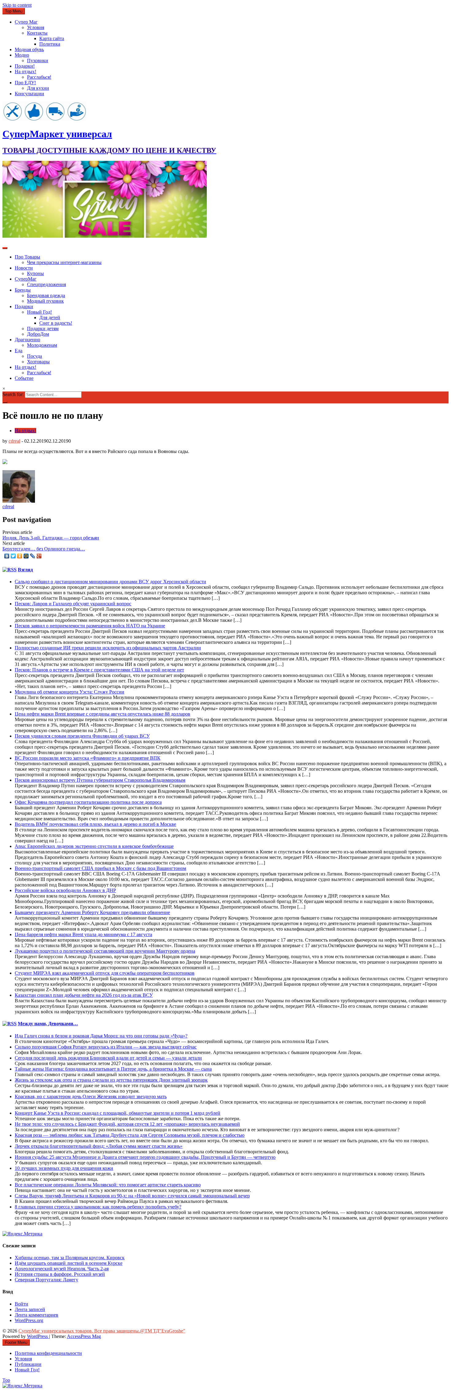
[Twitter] (13, 556)
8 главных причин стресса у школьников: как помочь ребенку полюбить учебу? (98, 1206)
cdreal (14, 441)
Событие (24, 378)
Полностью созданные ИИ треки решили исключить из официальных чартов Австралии (108, 647)
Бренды (23, 290)
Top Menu (13, 11)
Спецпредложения (46, 284)
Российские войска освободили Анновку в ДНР (65, 890)
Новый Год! (39, 312)
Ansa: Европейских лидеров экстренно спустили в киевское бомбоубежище (94, 846)
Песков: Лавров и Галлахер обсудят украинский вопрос (73, 603)
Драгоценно (27, 339)
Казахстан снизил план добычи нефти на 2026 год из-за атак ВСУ (84, 995)
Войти (21, 1303)
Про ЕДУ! (25, 82)
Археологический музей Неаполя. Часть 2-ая (62, 1268)
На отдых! (25, 71)
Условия (35, 27)
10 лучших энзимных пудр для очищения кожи (64, 1168)
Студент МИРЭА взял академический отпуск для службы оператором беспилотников (105, 973)
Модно (22, 55)
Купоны (35, 273)
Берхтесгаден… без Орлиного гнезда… (43, 548)
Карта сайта (51, 38)
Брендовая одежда (46, 295)
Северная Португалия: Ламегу (46, 1279)
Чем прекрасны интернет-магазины (64, 262)
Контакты (37, 33)
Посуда (34, 356)
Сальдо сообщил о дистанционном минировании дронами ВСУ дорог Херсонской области (110, 581)
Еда (18, 350)
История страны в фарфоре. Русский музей (60, 1274)
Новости (24, 267)
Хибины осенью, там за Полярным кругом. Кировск (70, 1257)
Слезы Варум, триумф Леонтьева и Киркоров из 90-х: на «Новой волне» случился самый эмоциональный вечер (132, 1195)
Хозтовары (38, 361)
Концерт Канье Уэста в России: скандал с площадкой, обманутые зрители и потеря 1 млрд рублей (117, 1113)
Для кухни (38, 88)
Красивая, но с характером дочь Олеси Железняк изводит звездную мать (91, 1096)
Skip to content (17, 5)
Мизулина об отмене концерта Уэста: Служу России (69, 691)
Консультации (29, 93)
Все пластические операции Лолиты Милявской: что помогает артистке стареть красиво (108, 1184)
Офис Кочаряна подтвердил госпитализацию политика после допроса (88, 802)
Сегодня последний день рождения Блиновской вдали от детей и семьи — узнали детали (108, 1057)
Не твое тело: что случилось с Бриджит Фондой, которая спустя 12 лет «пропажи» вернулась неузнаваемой (127, 1124)
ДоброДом (38, 334)
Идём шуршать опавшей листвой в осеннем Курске (68, 1263)
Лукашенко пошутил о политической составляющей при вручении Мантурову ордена (105, 951)
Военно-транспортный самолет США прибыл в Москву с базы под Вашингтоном (100, 868)
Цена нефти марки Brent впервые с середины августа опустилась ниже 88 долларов (102, 713)
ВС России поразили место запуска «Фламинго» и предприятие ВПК (87, 758)
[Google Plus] (39, 556)
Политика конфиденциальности (48, 1353)
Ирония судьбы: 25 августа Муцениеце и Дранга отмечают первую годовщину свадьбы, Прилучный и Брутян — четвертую (145, 1157)
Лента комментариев (36, 1314)
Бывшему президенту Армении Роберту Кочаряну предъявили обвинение (92, 912)
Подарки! (25, 66)
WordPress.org (29, 1320)
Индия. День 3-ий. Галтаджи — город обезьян (50, 537)
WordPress (38, 1336)
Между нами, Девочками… (48, 1023)
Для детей (49, 317)
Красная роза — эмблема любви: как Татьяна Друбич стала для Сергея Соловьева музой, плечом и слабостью (130, 1135)
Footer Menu (16, 1342)
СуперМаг (26, 279)
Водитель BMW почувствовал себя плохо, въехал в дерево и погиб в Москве (95, 824)
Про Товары (27, 256)
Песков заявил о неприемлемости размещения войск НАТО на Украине (90, 625)
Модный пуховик (45, 301)
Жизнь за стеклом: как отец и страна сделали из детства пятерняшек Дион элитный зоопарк (111, 1080)
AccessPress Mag (84, 1336)
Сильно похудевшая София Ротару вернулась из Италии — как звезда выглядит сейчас (106, 1046)
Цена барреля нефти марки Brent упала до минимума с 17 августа (83, 934)
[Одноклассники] (20, 556)
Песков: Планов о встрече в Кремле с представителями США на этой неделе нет (99, 669)
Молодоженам (42, 345)
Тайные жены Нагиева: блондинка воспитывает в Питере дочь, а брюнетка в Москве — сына (113, 1069)
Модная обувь (29, 49)
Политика (49, 44)
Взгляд (25, 569)
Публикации (28, 1364)
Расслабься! (39, 77)
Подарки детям (43, 328)
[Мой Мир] (26, 556)
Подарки (24, 306)
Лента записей (30, 1309)
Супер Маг (26, 22)
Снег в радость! (55, 323)
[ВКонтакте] (7, 556)
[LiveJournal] (32, 556)
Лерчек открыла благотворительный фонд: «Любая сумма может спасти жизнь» (99, 1146)
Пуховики (37, 60)
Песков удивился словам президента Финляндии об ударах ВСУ (82, 736)
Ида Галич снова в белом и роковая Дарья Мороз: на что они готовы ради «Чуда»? (101, 1035)
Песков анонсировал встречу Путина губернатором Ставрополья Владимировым (100, 780)
